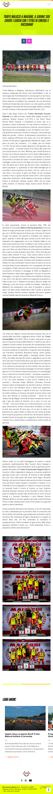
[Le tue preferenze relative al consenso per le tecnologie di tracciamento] (48, 789)
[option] (25, 732)
